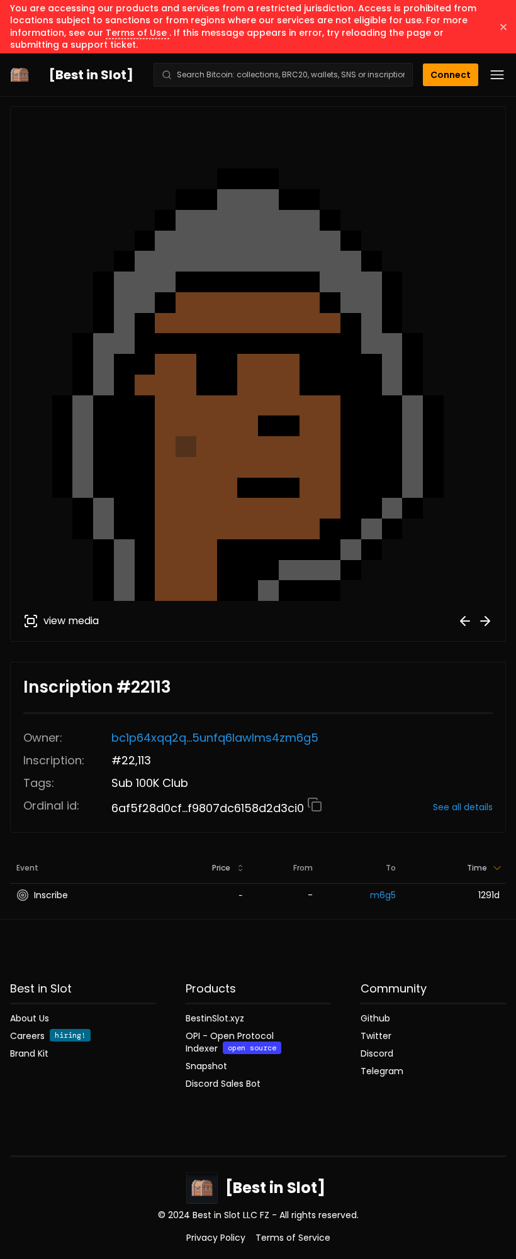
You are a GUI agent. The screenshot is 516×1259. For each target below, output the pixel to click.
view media (71, 620)
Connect (450, 75)
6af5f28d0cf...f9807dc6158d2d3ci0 (209, 808)
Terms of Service (292, 1237)
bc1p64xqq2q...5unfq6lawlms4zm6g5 (214, 737)
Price (221, 867)
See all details (463, 807)
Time (477, 867)
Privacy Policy (215, 1237)
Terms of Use (137, 32)
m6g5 (383, 895)
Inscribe (51, 895)
